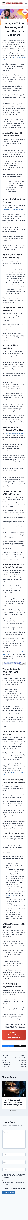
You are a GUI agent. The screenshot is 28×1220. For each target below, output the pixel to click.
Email (5, 1162)
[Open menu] (26, 3)
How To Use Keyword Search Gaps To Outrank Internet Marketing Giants (13, 1102)
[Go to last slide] (4, 1095)
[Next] (23, 1095)
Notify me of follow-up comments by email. (13, 1183)
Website (5, 1170)
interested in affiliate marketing (12, 209)
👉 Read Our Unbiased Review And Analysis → (14, 1034)
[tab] (10, 1110)
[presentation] (14, 1089)
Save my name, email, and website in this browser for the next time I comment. (14, 1175)
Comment (6, 1132)
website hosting (11, 895)
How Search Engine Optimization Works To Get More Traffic (6, 1061)
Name (5, 1154)
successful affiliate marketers (15, 433)
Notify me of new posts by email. (14, 1188)
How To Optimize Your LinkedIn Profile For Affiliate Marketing (20, 1061)
